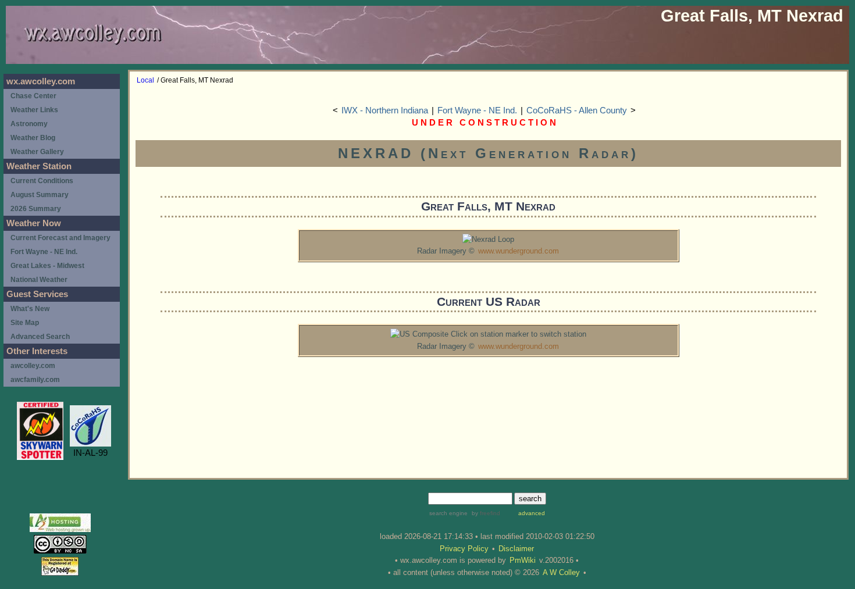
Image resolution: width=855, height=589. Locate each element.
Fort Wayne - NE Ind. (477, 110)
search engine (448, 513)
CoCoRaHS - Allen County (576, 110)
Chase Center (33, 96)
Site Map (24, 323)
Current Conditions (41, 181)
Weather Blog (32, 138)
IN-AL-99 (90, 453)
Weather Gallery (37, 152)
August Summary (39, 195)
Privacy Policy (464, 548)
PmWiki (523, 560)
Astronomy (29, 124)
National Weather (38, 280)
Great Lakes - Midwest (47, 266)
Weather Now (33, 223)
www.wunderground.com (518, 251)
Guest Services (37, 294)
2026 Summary (35, 209)
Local (145, 80)
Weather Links (34, 110)
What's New (29, 309)
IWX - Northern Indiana (384, 110)
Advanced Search (40, 337)
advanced (531, 513)
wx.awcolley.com (40, 81)
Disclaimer (516, 548)
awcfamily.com (35, 380)
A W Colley (561, 572)
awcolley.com (32, 366)
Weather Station (39, 166)
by (485, 513)
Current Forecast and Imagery (60, 238)
